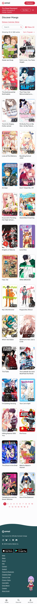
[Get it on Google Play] (20, 551)
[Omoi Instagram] (3, 540)
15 (22, 507)
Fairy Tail (5, 280)
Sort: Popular (28, 32)
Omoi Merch (5, 585)
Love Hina (23, 250)
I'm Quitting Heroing (9, 403)
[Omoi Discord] (16, 540)
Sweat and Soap (7, 60)
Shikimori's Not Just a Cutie (27, 340)
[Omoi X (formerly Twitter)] (10, 540)
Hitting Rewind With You (9, 434)
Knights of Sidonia (8, 250)
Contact (4, 566)
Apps (3, 555)
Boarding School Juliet (25, 157)
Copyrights (5, 583)
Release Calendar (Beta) (10, 22)
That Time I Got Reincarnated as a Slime (26, 93)
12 (13, 507)
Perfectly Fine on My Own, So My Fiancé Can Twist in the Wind (27, 125)
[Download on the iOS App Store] (7, 551)
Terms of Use (6, 577)
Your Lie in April (25, 403)
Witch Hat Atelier (8, 340)
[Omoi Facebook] (13, 540)
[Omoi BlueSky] (6, 540)
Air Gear (5, 188)
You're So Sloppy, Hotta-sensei (8, 125)
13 (16, 507)
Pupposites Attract (26, 310)
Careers (4, 588)
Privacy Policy (6, 580)
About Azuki (5, 591)
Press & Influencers (8, 572)
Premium (29, 3)
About (4, 561)
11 (10, 507)
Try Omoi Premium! (9, 8)
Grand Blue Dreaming (27, 218)
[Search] (21, 27)
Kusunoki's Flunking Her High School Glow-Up (9, 219)
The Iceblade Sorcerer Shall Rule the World (27, 372)
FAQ (3, 563)
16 (25, 507)
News (3, 558)
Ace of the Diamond (26, 497)
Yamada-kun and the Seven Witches (9, 498)
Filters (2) (30, 27)
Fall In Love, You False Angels (27, 61)
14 (19, 507)
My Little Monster (8, 310)
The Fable (5, 372)
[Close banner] (33, 10)
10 (32, 504)
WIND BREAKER (25, 280)
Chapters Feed (6, 574)
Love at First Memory (9, 156)
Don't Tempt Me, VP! (27, 188)
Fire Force (23, 433)
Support (4, 569)
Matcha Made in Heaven (25, 466)
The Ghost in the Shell (9, 465)
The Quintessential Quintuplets (8, 93)
